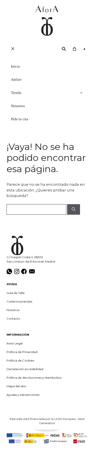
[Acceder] (84, 49)
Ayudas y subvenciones (23, 394)
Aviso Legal (15, 343)
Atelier (16, 79)
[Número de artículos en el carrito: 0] (74, 49)
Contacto (13, 318)
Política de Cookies (20, 360)
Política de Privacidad (22, 352)
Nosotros (18, 106)
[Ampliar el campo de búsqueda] (64, 49)
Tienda (16, 93)
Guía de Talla (15, 293)
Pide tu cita (19, 119)
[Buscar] (73, 209)
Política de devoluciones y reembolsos (34, 377)
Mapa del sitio (16, 386)
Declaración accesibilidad (25, 369)
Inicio (15, 66)
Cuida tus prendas (19, 301)
